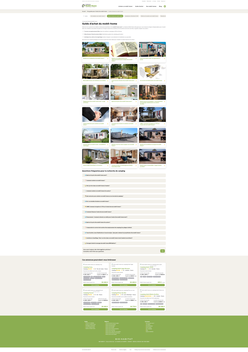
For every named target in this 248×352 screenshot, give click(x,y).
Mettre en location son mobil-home (149, 16)
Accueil (84, 11)
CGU (130, 349)
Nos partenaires (149, 326)
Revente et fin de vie (165, 16)
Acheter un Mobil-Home (90, 324)
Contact (158, 1)
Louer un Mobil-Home (90, 327)
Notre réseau (148, 327)
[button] (124, 175)
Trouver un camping (89, 323)
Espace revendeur (149, 331)
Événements (149, 1)
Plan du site (113, 349)
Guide (86, 321)
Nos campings (149, 328)
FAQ (162, 251)
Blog (160, 6)
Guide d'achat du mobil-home (115, 16)
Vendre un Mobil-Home (90, 328)
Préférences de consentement (159, 349)
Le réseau (154, 1)
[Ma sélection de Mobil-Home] (165, 6)
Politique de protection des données (142, 349)
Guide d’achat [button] (139, 6)
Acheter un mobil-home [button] (125, 6)
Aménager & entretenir (90, 325)
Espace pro (163, 1)
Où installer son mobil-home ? (98, 16)
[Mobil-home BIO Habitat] (124, 339)
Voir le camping (95, 285)
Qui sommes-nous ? (150, 323)
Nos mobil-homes (151, 6)
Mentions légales (122, 349)
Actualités (144, 1)
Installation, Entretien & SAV (131, 16)
